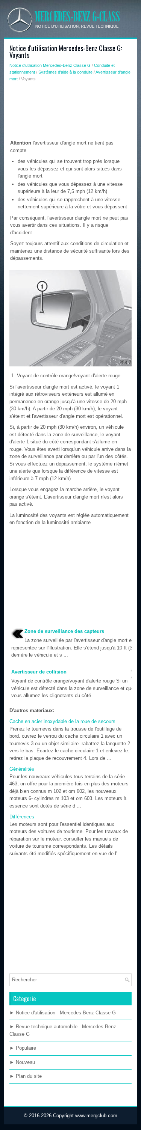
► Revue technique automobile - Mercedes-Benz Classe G (62, 1030)
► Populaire (22, 1048)
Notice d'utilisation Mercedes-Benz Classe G (50, 65)
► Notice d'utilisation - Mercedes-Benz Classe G (62, 1012)
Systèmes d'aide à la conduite (65, 72)
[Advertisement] (70, 112)
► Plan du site (25, 1076)
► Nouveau (22, 1062)
